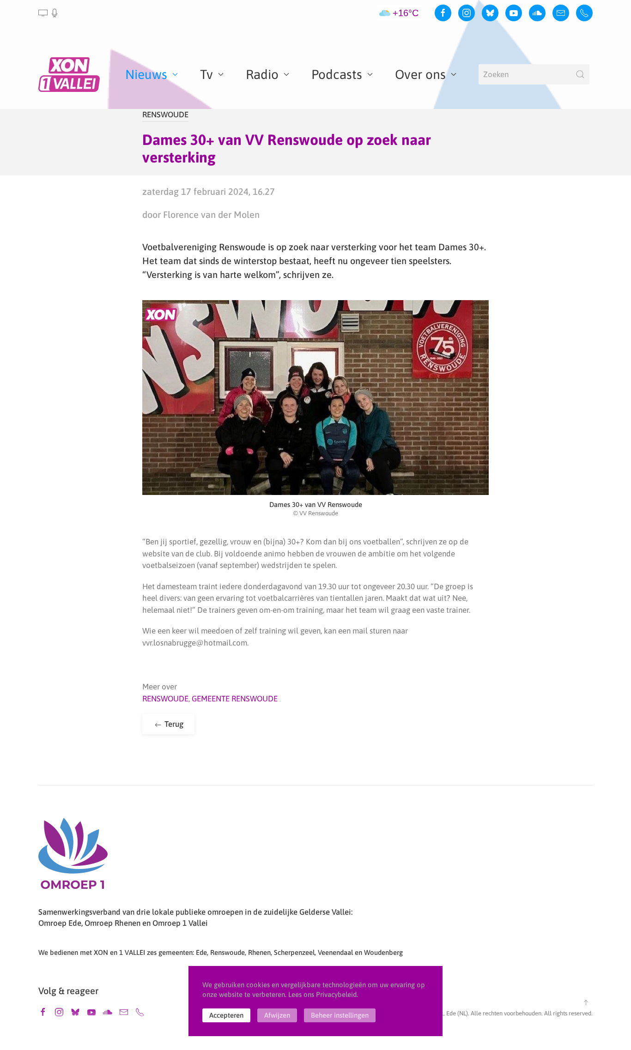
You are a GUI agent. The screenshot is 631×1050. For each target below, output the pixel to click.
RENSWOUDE (165, 114)
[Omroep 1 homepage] (73, 857)
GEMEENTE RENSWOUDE (235, 698)
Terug (173, 724)
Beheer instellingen (340, 1015)
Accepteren (226, 1015)
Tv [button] (206, 74)
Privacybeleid (336, 994)
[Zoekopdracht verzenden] (580, 74)
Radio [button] (262, 74)
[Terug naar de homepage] (70, 74)
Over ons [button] (420, 74)
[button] (48, 13)
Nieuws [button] (146, 74)
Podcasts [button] (336, 74)
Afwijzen (277, 1015)
